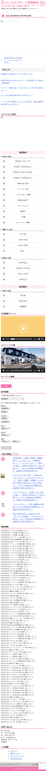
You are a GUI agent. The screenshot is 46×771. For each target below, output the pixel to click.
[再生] (4, 339)
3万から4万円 (23, 274)
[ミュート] (39, 339)
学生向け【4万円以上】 (23, 167)
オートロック (23, 206)
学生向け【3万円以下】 (23, 178)
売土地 (23, 295)
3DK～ (23, 251)
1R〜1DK (23, 234)
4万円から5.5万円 (23, 268)
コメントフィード (17, 756)
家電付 (23, 211)
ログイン (13, 751)
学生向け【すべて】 (23, 161)
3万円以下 (23, 279)
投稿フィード (15, 753)
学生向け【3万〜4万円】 (23, 172)
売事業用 (23, 306)
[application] (23, 328)
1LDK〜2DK (23, 240)
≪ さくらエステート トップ (10, 764)
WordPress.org (16, 758)
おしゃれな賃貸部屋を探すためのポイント (17, 95)
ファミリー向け (23, 189)
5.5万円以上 (23, 263)
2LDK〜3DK (23, 245)
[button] (23, 328)
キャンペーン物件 (23, 222)
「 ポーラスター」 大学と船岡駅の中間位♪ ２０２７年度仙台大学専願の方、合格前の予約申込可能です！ (28, 506)
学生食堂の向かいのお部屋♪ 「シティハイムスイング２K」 (13, 60)
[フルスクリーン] (42, 339)
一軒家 (23, 217)
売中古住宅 (23, 301)
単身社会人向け (23, 183)
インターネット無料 (23, 194)
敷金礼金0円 (23, 200)
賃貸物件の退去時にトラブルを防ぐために (17, 74)
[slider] (21, 339)
